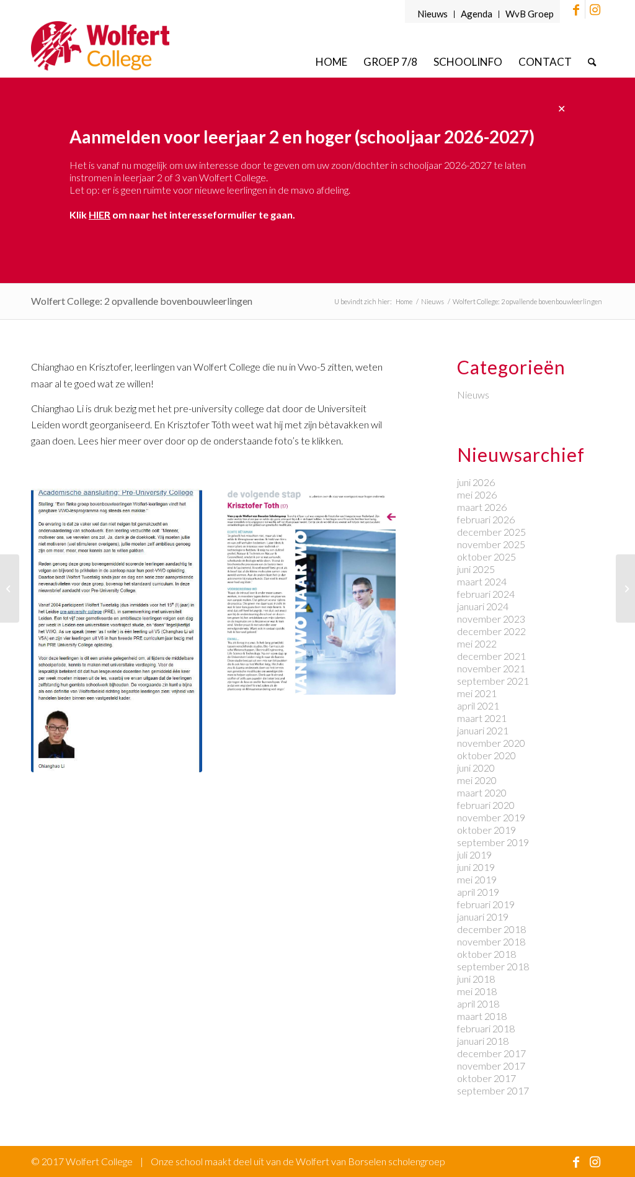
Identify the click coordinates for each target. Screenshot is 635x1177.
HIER (99, 214)
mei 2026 (477, 494)
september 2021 (493, 681)
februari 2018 (486, 1028)
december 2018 (491, 929)
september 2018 (493, 966)
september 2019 (493, 842)
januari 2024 (482, 606)
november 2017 (491, 1065)
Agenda (476, 13)
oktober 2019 (486, 830)
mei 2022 (477, 643)
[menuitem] (433, 14)
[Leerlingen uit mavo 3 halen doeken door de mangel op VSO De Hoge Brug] (9, 588)
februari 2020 (486, 805)
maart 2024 (482, 581)
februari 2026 (486, 519)
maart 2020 (482, 792)
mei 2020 (477, 780)
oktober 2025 (486, 556)
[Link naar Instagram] (594, 9)
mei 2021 (477, 693)
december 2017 (491, 1053)
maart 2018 (482, 1016)
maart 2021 (482, 718)
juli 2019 (474, 854)
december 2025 (491, 532)
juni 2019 (476, 867)
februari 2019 (486, 904)
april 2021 (478, 705)
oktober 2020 (486, 755)
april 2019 (478, 892)
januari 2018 (482, 1041)
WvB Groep (529, 13)
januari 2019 (482, 916)
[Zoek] (592, 62)
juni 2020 (476, 767)
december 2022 (491, 631)
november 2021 (491, 668)
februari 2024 (486, 594)
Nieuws (432, 13)
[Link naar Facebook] (576, 9)
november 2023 (491, 619)
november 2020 (491, 743)
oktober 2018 (486, 954)
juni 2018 (476, 979)
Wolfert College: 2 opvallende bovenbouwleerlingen (141, 301)
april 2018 (478, 1003)
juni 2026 (476, 482)
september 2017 (493, 1090)
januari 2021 (482, 730)
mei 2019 (477, 879)
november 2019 (491, 817)
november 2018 (491, 941)
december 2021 (491, 656)
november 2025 (491, 544)
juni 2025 (476, 569)
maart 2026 (482, 507)
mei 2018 (477, 991)
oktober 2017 (486, 1078)
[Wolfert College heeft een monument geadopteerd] (625, 588)
